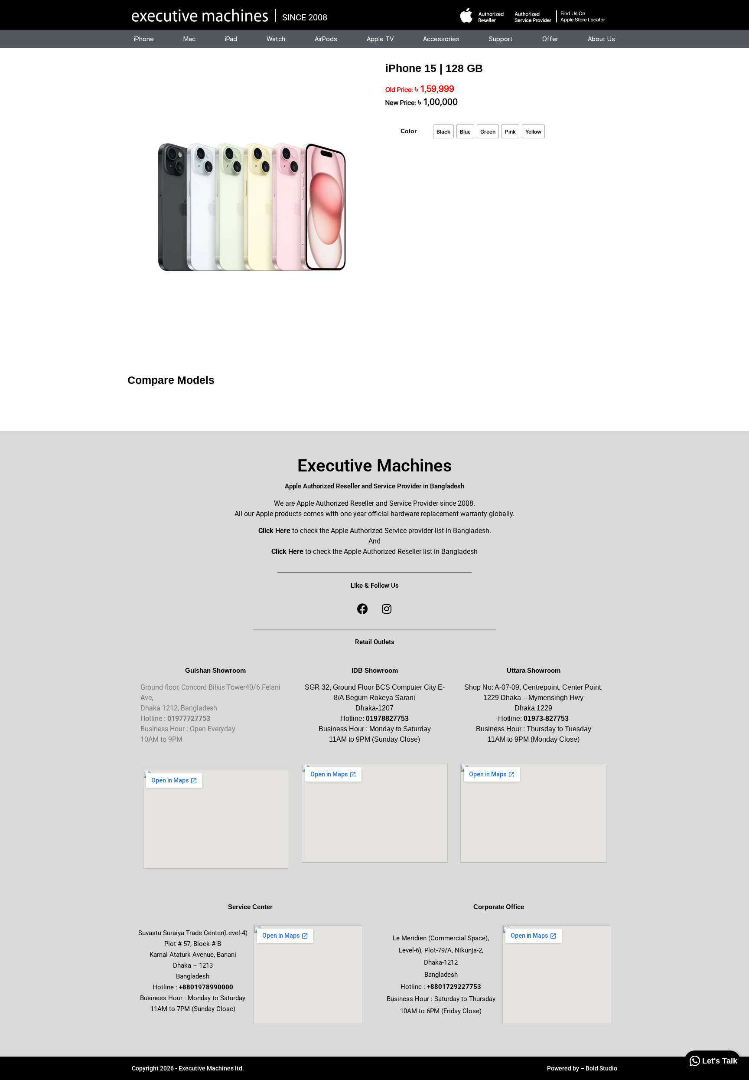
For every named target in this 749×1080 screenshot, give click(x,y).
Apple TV (380, 39)
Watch (276, 39)
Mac (189, 39)
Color (409, 131)
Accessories (441, 39)
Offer (550, 39)
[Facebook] (363, 608)
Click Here (274, 531)
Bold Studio (601, 1068)
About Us (601, 39)
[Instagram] (386, 608)
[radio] (443, 131)
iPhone (144, 39)
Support (501, 39)
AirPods (326, 39)
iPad (231, 39)
